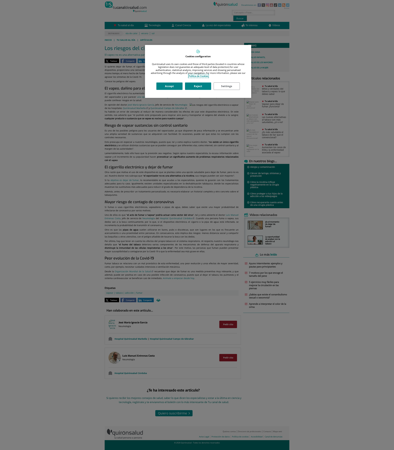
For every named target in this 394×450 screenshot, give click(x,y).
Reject (198, 86)
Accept (169, 86)
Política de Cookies (198, 76)
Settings (226, 86)
